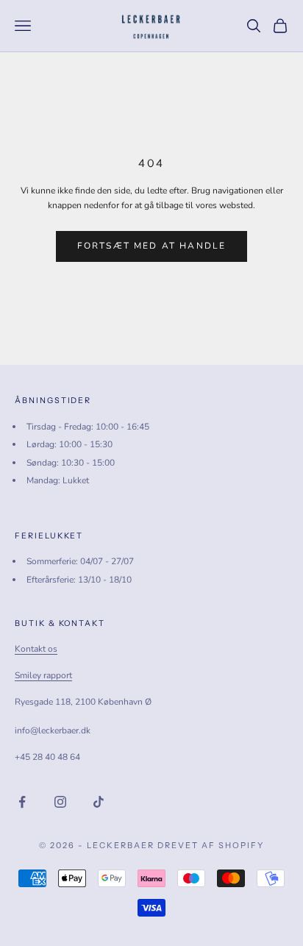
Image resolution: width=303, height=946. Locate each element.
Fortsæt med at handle (151, 246)
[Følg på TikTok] (98, 801)
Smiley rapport (43, 675)
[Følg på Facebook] (22, 801)
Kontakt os (36, 649)
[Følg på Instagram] (60, 801)
